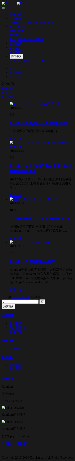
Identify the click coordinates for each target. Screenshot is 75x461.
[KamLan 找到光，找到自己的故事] (35, 104)
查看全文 (16, 138)
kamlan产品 (17, 26)
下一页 (25, 297)
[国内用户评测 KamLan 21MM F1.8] (35, 199)
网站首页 (16, 14)
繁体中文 (30, 60)
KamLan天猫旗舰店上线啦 (32, 261)
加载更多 (8, 306)
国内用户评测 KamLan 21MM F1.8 (39, 218)
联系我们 (46, 22)
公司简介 (16, 22)
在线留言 (16, 51)
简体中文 (16, 60)
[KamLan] (37, 3)
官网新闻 (23, 39)
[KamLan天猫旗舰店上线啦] (30, 242)
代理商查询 (31, 22)
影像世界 (16, 43)
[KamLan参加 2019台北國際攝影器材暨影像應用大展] (41, 146)
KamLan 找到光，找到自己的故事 (38, 123)
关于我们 (16, 18)
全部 (13, 30)
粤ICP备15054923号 (15, 443)
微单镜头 (23, 30)
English (41, 60)
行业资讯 (36, 39)
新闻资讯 (16, 35)
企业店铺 (16, 47)
